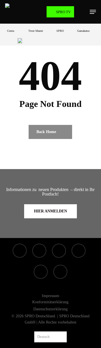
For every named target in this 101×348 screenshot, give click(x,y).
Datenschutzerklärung (50, 309)
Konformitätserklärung (50, 302)
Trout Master (34, 30)
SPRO (59, 30)
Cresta (9, 30)
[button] (93, 12)
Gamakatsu (82, 30)
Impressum (50, 296)
